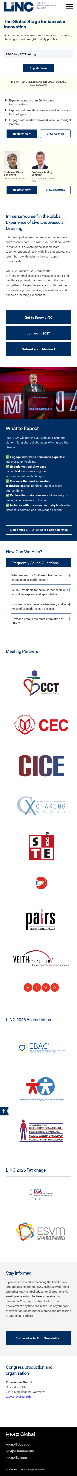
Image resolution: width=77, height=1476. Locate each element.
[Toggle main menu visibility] (69, 6)
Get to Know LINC (38, 317)
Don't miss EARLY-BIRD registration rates (39, 529)
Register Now (38, 68)
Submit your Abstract (38, 349)
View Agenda (55, 133)
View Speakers (55, 190)
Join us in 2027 (38, 333)
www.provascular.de (18, 1396)
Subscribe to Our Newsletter (38, 1338)
